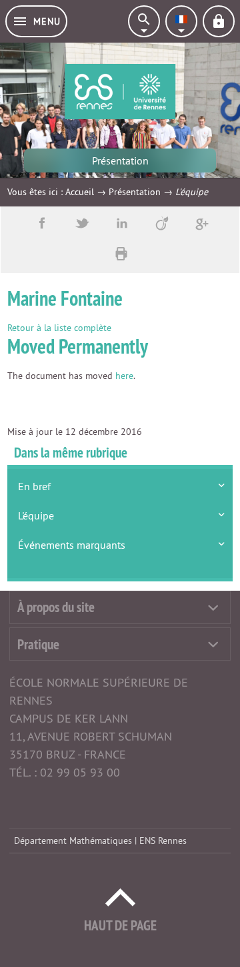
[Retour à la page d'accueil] (120, 91)
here (124, 376)
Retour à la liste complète (59, 328)
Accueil (79, 192)
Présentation (135, 192)
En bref (34, 486)
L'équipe (36, 515)
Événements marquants (71, 544)
